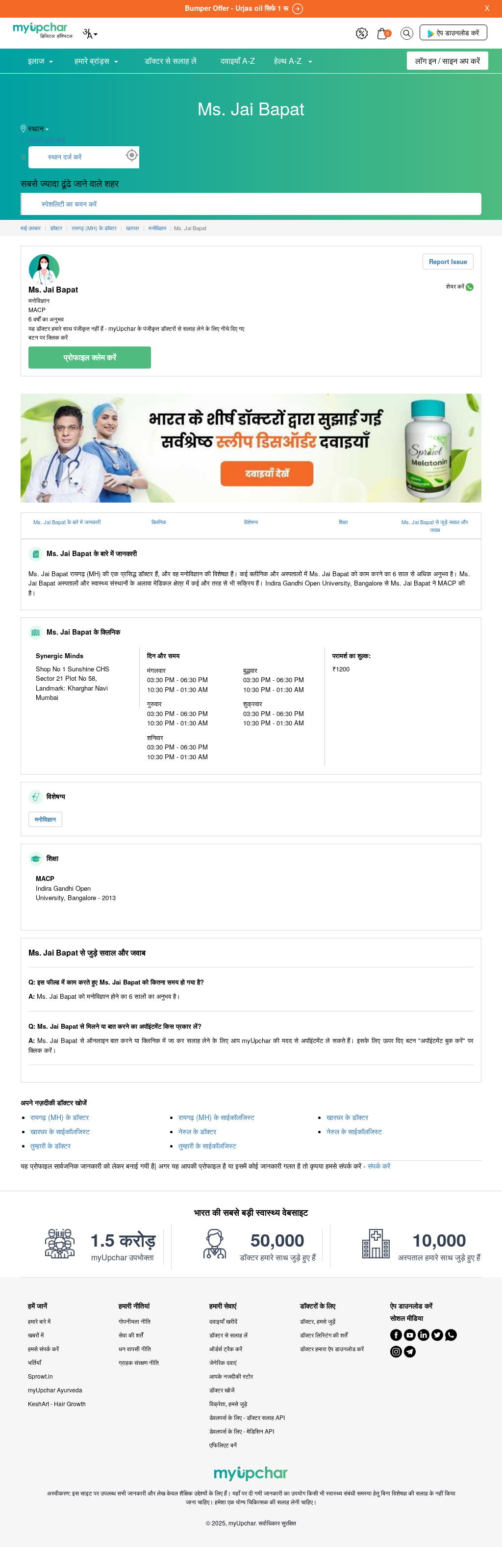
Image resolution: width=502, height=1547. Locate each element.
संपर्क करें (379, 1166)
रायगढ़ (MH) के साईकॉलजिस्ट (216, 1117)
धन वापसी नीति (135, 1348)
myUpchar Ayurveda (55, 1390)
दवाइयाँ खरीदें (223, 1321)
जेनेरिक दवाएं (222, 1362)
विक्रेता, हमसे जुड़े (228, 1403)
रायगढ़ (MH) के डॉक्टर (59, 1117)
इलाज (36, 60)
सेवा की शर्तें (131, 1335)
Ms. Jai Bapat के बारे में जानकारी (66, 522)
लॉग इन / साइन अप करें (447, 60)
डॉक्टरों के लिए (317, 1305)
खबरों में (36, 1335)
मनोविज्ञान (45, 819)
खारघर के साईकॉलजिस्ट (60, 1131)
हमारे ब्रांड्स (92, 60)
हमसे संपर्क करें (43, 1348)
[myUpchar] (470, 286)
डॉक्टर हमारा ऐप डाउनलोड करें (332, 1348)
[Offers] (362, 32)
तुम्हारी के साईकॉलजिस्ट (207, 1145)
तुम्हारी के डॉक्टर (50, 1145)
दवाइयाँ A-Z (238, 60)
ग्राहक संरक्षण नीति (139, 1362)
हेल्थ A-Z (288, 60)
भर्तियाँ (34, 1362)
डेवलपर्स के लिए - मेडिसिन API (241, 1431)
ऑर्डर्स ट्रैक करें (225, 1348)
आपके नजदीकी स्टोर (231, 1376)
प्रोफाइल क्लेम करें (90, 357)
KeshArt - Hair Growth (57, 1403)
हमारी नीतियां (134, 1305)
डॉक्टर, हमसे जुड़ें (317, 1321)
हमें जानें (37, 1305)
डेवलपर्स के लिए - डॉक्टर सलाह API (247, 1417)
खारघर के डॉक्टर (347, 1117)
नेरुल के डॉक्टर (197, 1131)
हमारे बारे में (39, 1321)
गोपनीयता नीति (135, 1321)
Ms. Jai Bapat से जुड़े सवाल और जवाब (435, 526)
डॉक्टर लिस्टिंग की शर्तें (324, 1335)
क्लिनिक (158, 522)
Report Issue (448, 261)
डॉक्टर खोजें (221, 1390)
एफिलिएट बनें (223, 1444)
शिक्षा (343, 522)
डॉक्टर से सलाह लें (171, 60)
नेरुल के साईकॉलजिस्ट (354, 1131)
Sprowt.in (40, 1376)
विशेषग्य (251, 522)
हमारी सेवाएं (222, 1305)
